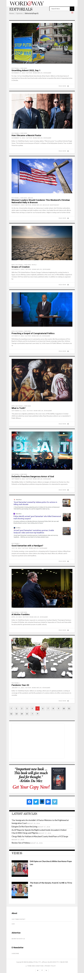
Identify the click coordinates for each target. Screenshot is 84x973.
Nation (30, 198)
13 (16, 714)
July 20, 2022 (16, 548)
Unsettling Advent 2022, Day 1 (26, 70)
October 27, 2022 (18, 336)
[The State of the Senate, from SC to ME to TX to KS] (20, 897)
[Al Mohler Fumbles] (42, 588)
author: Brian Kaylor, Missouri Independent (42, 205)
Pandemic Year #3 (20, 685)
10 (64, 708)
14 (22, 714)
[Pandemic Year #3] (42, 658)
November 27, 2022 (18, 73)
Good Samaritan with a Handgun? (27, 545)
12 (11, 714)
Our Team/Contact (18, 919)
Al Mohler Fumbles (21, 614)
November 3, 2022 (18, 269)
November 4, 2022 (18, 205)
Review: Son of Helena (21, 843)
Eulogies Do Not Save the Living (24, 826)
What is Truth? (18, 408)
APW (13, 264)
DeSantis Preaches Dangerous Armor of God (33, 476)
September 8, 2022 (18, 479)
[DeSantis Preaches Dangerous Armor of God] (42, 450)
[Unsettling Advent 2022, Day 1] (42, 43)
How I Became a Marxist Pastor (26, 135)
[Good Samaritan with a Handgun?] (42, 518)
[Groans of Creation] (42, 243)
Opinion (19, 13)
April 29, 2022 (16, 617)
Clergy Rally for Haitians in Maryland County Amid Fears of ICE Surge (40, 836)
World (34, 264)
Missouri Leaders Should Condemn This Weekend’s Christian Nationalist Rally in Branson (41, 201)
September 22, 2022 (18, 410)
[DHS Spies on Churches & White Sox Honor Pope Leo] (20, 876)
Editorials (15, 68)
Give (13, 924)
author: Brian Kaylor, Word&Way (38, 73)
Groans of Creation (21, 267)
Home (11, 13)
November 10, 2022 (18, 138)
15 (27, 714)
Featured (23, 68)
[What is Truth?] (42, 380)
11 (69, 708)
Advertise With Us (18, 938)
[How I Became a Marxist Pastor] (42, 111)
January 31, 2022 (18, 687)
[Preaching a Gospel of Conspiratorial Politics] (42, 309)
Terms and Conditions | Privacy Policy (41, 966)
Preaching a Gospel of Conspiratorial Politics (33, 333)
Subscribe (15, 953)
